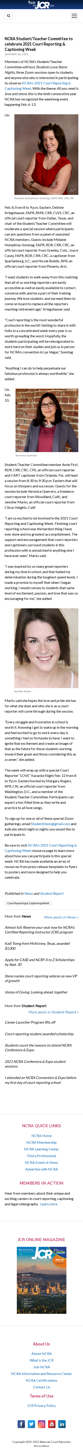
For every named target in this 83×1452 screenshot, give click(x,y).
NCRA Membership (41, 1142)
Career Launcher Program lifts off (30, 1022)
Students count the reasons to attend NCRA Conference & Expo (38, 1047)
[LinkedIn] (62, 1424)
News (28, 893)
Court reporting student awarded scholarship (39, 1034)
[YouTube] (52, 1424)
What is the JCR (42, 1360)
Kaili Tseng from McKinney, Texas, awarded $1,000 (37, 945)
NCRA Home (41, 1135)
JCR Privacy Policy (41, 1405)
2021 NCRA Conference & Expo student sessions (35, 1063)
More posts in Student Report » (53, 1012)
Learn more (48, 1204)
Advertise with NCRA (41, 1169)
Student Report (51, 893)
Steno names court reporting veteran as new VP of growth (41, 978)
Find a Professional (41, 1156)
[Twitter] (31, 1424)
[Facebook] (21, 1424)
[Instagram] (42, 1424)
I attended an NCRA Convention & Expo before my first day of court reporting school (40, 1079)
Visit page (41, 4)
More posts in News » (61, 917)
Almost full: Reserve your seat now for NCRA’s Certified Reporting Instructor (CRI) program (40, 929)
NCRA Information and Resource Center (41, 1373)
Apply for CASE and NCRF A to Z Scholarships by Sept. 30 (39, 962)
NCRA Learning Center (41, 1149)
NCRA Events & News (41, 1162)
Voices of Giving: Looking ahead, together (36, 992)
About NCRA (41, 1353)
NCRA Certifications (41, 1380)
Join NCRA (41, 1367)
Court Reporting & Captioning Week (28, 903)
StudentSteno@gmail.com (50, 824)
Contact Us (41, 1387)
